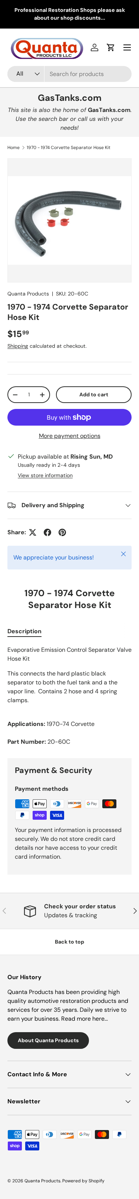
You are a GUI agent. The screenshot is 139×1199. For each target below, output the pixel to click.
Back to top (69, 941)
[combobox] (69, 74)
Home (13, 148)
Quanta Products (28, 293)
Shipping (17, 346)
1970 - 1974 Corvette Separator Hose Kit (68, 148)
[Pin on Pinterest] (62, 532)
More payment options (69, 436)
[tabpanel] (69, 695)
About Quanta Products (48, 1040)
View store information (45, 475)
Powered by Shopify (83, 1181)
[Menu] (127, 47)
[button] (111, 47)
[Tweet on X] (32, 532)
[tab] (24, 631)
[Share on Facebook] (47, 532)
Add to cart (93, 394)
